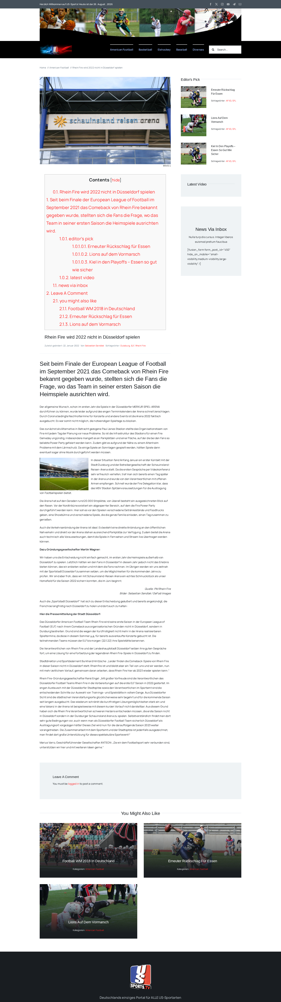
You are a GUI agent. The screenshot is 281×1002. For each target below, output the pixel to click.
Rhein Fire (140, 345)
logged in (73, 783)
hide (116, 180)
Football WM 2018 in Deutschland (97, 308)
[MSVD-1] (105, 78)
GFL (234, 100)
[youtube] (228, 4)
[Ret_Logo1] (56, 45)
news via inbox (70, 285)
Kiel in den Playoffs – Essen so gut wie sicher (223, 150)
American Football (95, 869)
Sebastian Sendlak (94, 345)
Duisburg (125, 345)
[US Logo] (140, 966)
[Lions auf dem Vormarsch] (193, 117)
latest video (76, 277)
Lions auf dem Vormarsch (106, 254)
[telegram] (234, 4)
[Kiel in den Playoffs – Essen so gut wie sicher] (193, 145)
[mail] (240, 4)
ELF (132, 345)
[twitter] (216, 4)
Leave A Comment (67, 293)
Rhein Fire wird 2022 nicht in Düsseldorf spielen (104, 192)
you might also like (75, 301)
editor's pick (76, 239)
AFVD (228, 100)
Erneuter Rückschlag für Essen (111, 246)
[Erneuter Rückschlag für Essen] (193, 88)
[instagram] (222, 4)
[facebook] (210, 4)
